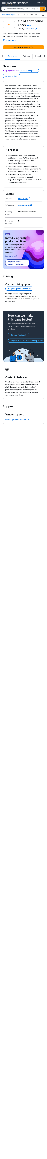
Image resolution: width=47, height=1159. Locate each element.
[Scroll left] (2, 56)
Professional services (27, 212)
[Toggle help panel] (43, 15)
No (19, 221)
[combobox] (21, 9)
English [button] (39, 2)
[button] (29, 25)
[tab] (12, 56)
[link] (33, 14)
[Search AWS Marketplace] (42, 9)
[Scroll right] (44, 56)
